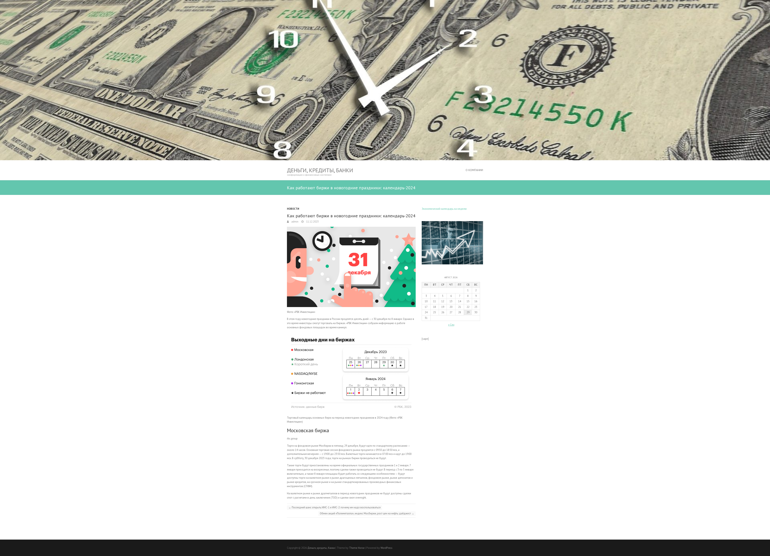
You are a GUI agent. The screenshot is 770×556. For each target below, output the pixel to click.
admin (294, 221)
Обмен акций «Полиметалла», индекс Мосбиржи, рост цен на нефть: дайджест (367, 513)
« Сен (451, 324)
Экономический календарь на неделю (444, 209)
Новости (293, 209)
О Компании (474, 170)
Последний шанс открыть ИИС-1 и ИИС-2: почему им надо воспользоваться (335, 507)
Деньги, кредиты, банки (320, 170)
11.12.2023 (312, 221)
